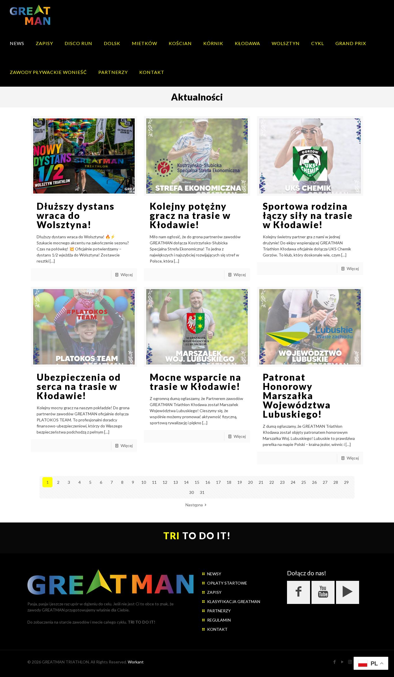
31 (202, 492)
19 (239, 482)
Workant (136, 661)
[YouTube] (342, 661)
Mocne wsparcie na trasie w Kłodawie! (195, 381)
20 (250, 482)
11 (154, 482)
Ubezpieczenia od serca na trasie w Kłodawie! (79, 386)
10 (143, 482)
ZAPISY (214, 592)
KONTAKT (217, 629)
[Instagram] (350, 661)
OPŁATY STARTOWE (227, 583)
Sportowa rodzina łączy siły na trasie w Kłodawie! (308, 215)
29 (346, 482)
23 (282, 482)
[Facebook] (334, 661)
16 (207, 482)
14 (186, 482)
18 (229, 482)
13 (175, 482)
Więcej (127, 274)
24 (293, 482)
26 (314, 482)
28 (335, 482)
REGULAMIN (219, 620)
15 (197, 482)
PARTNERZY (219, 610)
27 (325, 482)
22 (271, 482)
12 (165, 482)
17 (218, 482)
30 (191, 492)
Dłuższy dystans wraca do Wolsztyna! (76, 215)
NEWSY (214, 573)
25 (303, 482)
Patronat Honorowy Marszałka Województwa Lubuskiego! (297, 395)
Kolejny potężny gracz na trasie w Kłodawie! (190, 215)
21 (261, 482)
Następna (194, 504)
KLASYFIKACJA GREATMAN (233, 601)
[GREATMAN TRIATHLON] (30, 14)
